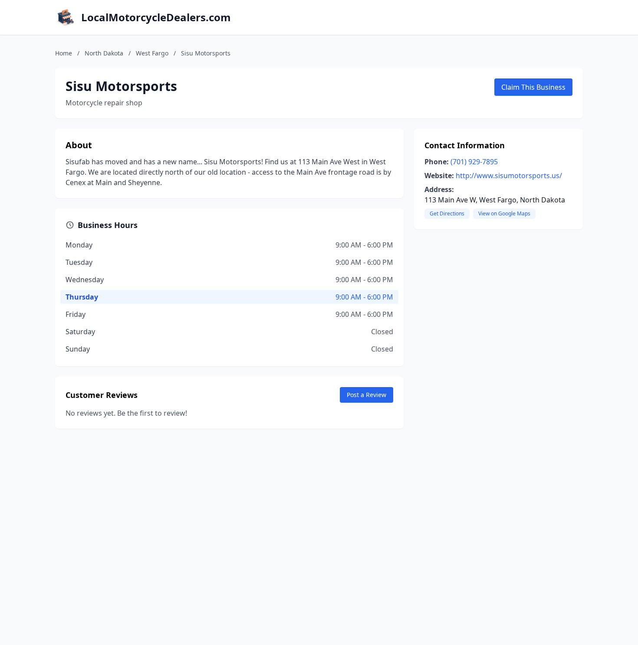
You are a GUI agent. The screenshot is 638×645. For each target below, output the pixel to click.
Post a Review (366, 395)
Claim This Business (533, 87)
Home (63, 53)
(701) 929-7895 (474, 161)
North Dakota (104, 53)
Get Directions (447, 213)
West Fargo (152, 53)
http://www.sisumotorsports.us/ (509, 175)
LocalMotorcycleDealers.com (156, 17)
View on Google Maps (504, 213)
